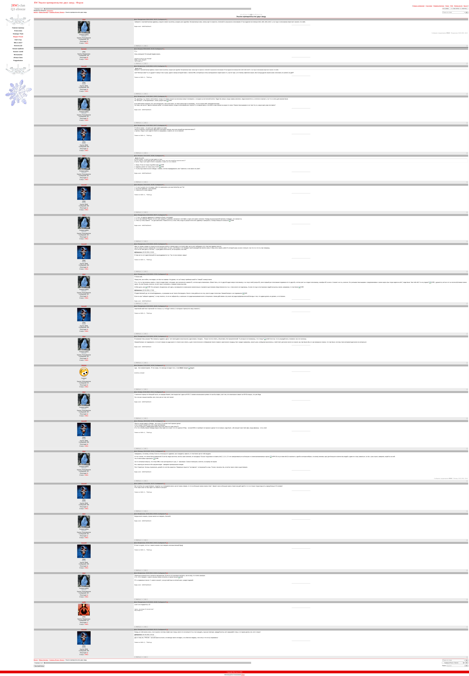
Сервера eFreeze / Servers (56, 12)
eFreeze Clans (18, 57)
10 (167, 274)
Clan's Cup (18, 39)
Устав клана (18, 30)
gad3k (84, 602)
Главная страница (18, 28)
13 (164, 365)
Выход (466, 6)
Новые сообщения (418, 6)
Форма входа (458, 6)
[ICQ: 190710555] (145, 63)
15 (164, 421)
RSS (451, 6)
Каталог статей (18, 51)
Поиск (447, 6)
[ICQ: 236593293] (145, 626)
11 (167, 306)
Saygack (83, 49)
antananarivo (50, 10)
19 (167, 542)
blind (83, 19)
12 (167, 336)
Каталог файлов (18, 48)
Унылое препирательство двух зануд (76, 12)
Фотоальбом (18, 54)
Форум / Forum (18, 36)
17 (164, 483)
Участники (429, 6)
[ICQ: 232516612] (145, 45)
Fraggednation (18, 60)
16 (164, 451)
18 (167, 513)
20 (167, 573)
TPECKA (83, 365)
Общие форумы (43, 12)
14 (164, 392)
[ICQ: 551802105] (145, 389)
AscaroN (83, 66)
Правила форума (438, 6)
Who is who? (18, 42)
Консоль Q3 (18, 45)
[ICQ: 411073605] (145, 93)
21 (167, 602)
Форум (36, 12)
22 (167, 629)
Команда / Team (18, 34)
